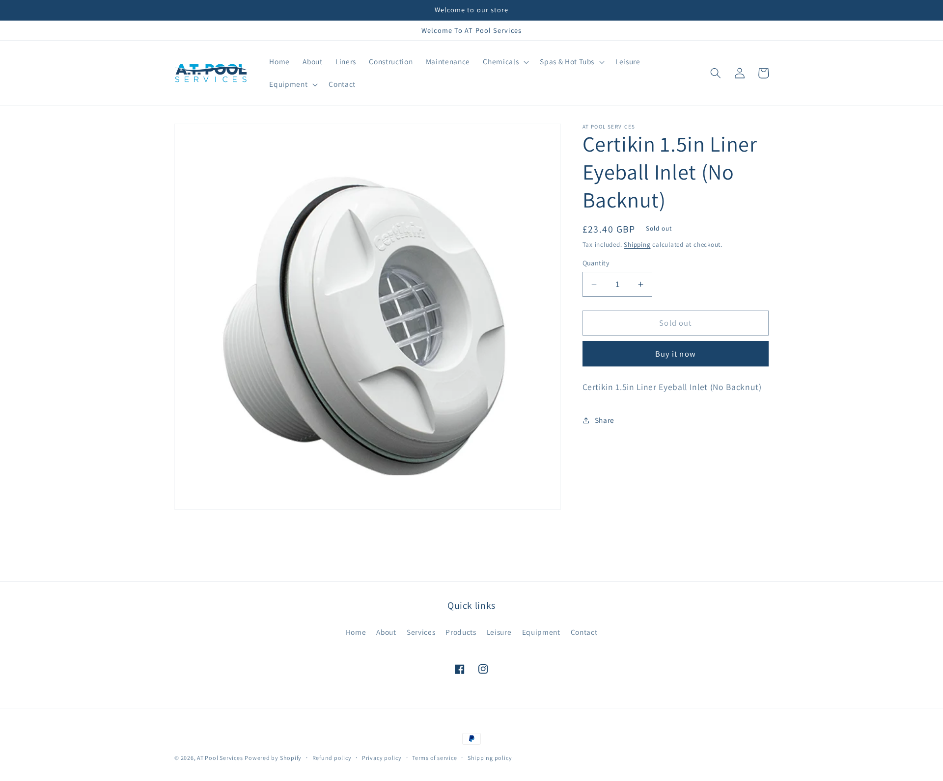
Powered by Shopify (273, 757)
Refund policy (332, 757)
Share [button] (604, 420)
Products (460, 632)
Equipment (541, 632)
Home (356, 632)
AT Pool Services (220, 757)
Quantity (596, 263)
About (386, 632)
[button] (504, 62)
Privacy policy (382, 757)
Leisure (499, 632)
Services (421, 632)
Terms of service (434, 757)
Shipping (637, 245)
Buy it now (675, 353)
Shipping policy (490, 757)
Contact (584, 632)
